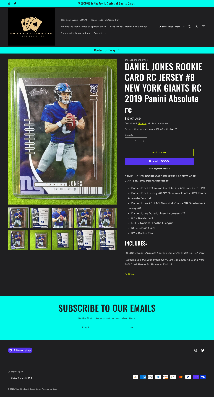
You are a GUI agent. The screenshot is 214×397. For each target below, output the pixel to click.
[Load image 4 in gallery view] (84, 218)
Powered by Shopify (51, 389)
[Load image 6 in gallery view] (18, 240)
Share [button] (131, 274)
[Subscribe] (131, 327)
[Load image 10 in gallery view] (106, 240)
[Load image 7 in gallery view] (40, 240)
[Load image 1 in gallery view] (18, 218)
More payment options (159, 169)
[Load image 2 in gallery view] (40, 218)
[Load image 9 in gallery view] (84, 240)
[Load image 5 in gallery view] (106, 218)
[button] (189, 26)
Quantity (129, 135)
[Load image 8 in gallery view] (62, 240)
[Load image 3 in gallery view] (62, 218)
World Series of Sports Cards (28, 389)
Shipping (142, 123)
